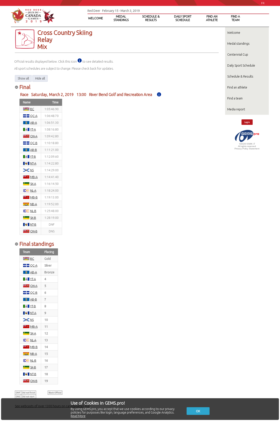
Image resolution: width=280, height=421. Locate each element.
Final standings (36, 244)
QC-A (33, 116)
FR (262, 3)
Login (247, 122)
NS (32, 170)
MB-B (34, 197)
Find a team (235, 98)
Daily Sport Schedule (241, 65)
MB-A (34, 177)
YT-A (33, 129)
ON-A (33, 136)
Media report (236, 109)
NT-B (33, 224)
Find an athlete (237, 87)
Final (24, 87)
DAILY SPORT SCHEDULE (182, 18)
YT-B (33, 156)
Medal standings (238, 43)
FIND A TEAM (235, 18)
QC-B (33, 143)
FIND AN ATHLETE (212, 18)
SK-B (33, 217)
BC (32, 109)
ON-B (33, 231)
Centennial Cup (237, 54)
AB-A (33, 122)
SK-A (33, 184)
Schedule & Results (240, 76)
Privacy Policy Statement (246, 148)
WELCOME (95, 18)
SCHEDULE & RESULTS (151, 18)
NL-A (33, 190)
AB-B (33, 150)
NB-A (33, 204)
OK (198, 411)
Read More (78, 416)
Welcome (233, 32)
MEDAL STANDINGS (121, 18)
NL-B (33, 211)
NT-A (33, 163)
